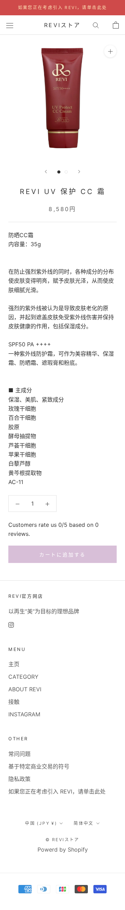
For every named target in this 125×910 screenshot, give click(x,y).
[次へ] (79, 171)
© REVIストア (62, 839)
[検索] (96, 25)
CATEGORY (23, 676)
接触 (13, 701)
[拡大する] (110, 51)
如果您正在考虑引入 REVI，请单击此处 (62, 7)
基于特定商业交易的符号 (38, 766)
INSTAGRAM (24, 714)
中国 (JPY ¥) (41, 823)
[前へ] (46, 171)
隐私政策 (19, 778)
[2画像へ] (66, 172)
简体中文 (84, 823)
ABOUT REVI (24, 689)
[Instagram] (11, 624)
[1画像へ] (58, 172)
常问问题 (19, 753)
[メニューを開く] (9, 25)
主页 (13, 664)
